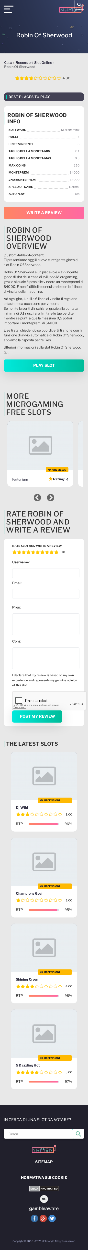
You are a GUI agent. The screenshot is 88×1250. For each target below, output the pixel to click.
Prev (37, 497)
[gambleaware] (44, 1209)
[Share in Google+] (43, 1218)
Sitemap (44, 1162)
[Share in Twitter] (52, 1218)
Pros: (16, 607)
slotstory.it (48, 1241)
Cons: (16, 641)
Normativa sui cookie (44, 1177)
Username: (21, 562)
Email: (17, 583)
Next (50, 497)
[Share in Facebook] (34, 1218)
